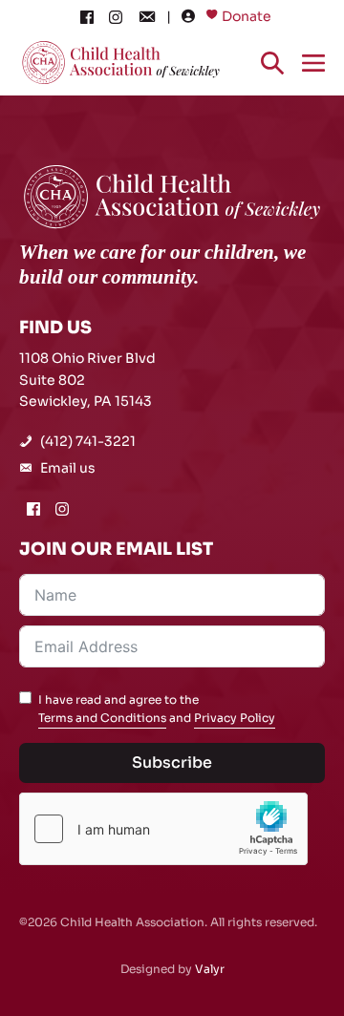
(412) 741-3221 (88, 441)
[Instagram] (115, 16)
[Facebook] (87, 16)
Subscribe (172, 762)
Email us (68, 467)
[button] (272, 62)
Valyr (210, 969)
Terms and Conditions (102, 717)
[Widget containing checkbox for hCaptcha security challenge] (163, 829)
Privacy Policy (234, 717)
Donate (246, 16)
